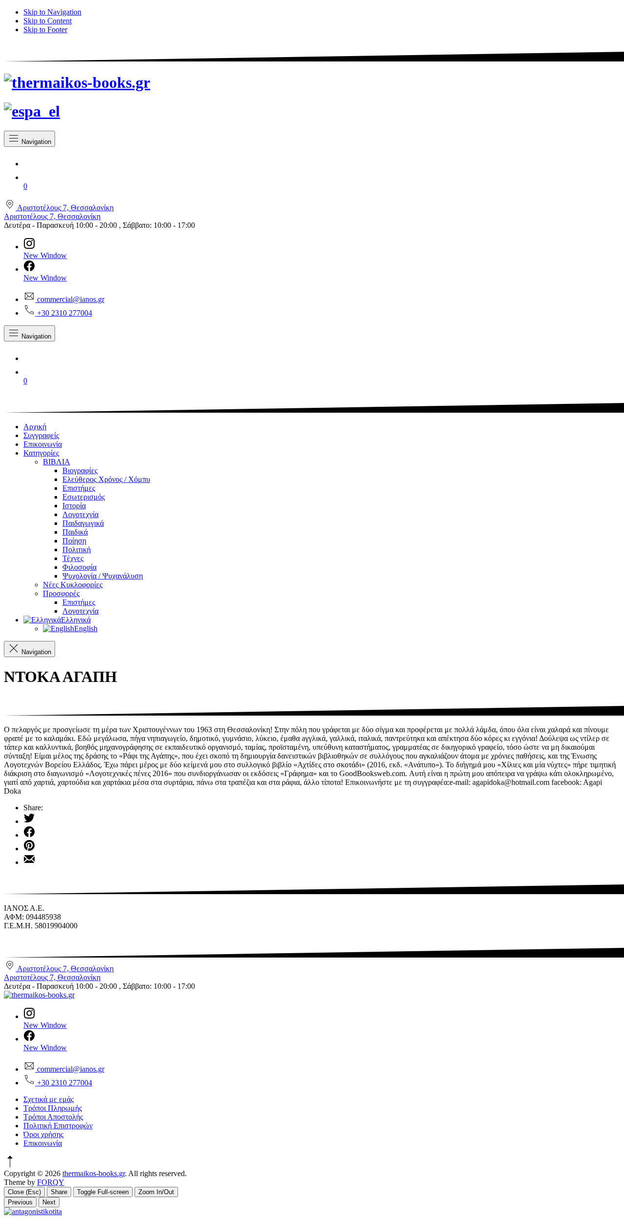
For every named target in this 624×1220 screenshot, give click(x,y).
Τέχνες (72, 558)
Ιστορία (74, 505)
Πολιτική (76, 549)
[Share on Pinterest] (321, 846)
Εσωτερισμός (83, 497)
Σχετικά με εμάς (48, 1099)
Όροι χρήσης (43, 1134)
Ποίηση (74, 541)
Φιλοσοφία (79, 567)
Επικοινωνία (42, 444)
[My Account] (321, 161)
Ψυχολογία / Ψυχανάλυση (102, 576)
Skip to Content (47, 21)
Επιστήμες (78, 488)
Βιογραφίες (80, 470)
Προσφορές (61, 593)
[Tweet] (321, 819)
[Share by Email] (321, 860)
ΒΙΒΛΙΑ (56, 462)
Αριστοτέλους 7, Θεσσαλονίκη (52, 216)
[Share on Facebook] (321, 833)
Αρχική (34, 426)
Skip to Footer (45, 29)
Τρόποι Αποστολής (53, 1117)
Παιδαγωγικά (83, 523)
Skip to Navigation (52, 12)
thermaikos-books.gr (93, 1173)
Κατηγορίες (41, 453)
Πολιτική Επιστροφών (58, 1125)
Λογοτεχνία (80, 514)
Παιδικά (75, 532)
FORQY (50, 1182)
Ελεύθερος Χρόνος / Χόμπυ (106, 479)
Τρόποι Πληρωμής (52, 1108)
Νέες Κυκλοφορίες (72, 584)
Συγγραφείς (41, 435)
